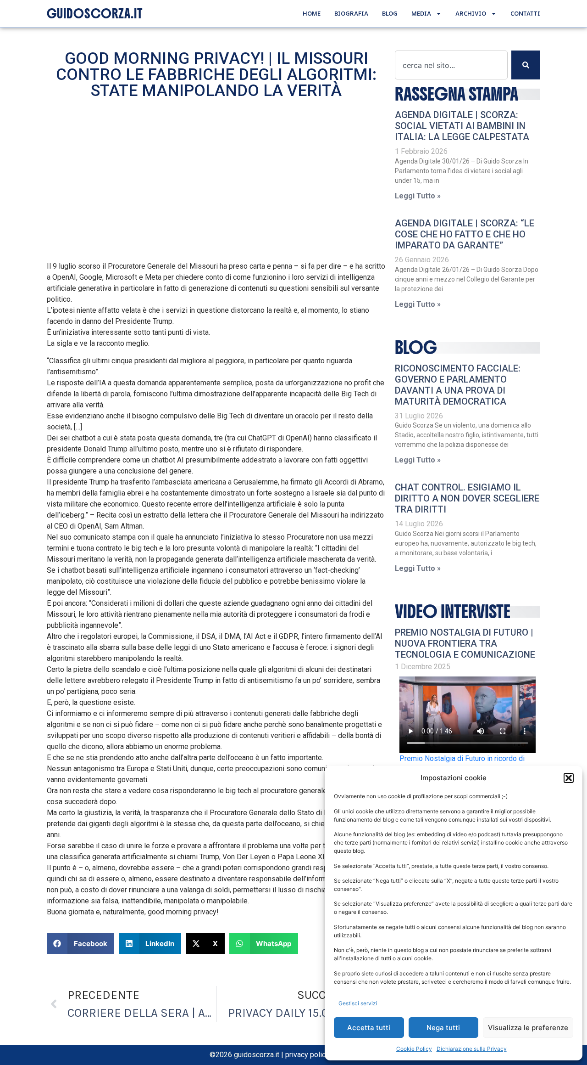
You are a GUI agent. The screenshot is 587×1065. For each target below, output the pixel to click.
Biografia (351, 13)
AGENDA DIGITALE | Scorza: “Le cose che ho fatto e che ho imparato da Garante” (464, 234)
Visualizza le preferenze (528, 1027)
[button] (568, 778)
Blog (390, 13)
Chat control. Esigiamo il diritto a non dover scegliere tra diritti (467, 498)
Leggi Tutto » (418, 196)
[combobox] (451, 65)
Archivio (470, 13)
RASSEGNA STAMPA (456, 94)
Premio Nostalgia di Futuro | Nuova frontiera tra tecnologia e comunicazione (465, 643)
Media (421, 13)
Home (312, 13)
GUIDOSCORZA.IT (95, 14)
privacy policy (307, 1054)
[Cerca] (525, 65)
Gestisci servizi (357, 1003)
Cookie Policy (414, 1048)
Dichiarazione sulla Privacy (472, 1048)
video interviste (452, 612)
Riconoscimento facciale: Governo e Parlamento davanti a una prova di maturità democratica (458, 385)
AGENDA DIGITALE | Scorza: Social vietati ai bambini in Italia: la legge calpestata (462, 125)
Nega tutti (443, 1027)
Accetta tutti (368, 1027)
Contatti (525, 13)
